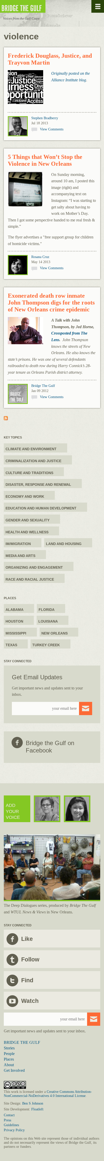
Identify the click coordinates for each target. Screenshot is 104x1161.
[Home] (38, 6)
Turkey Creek (46, 645)
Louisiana (48, 621)
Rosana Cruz (40, 257)
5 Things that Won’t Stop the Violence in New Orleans (45, 160)
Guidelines (11, 1125)
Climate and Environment (31, 449)
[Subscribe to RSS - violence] (6, 419)
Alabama (14, 610)
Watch (30, 1001)
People (9, 1053)
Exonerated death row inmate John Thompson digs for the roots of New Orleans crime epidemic (51, 302)
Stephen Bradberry (44, 118)
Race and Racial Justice (30, 579)
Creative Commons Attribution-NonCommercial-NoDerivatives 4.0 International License (48, 1094)
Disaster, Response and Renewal (38, 485)
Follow (30, 959)
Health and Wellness (27, 532)
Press (7, 1120)
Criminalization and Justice (33, 461)
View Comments (51, 129)
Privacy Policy (14, 1130)
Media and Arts (20, 556)
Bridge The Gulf (43, 386)
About (9, 1065)
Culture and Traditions (29, 473)
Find (27, 980)
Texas (11, 645)
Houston (14, 621)
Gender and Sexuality (27, 520)
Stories (9, 1048)
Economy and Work (25, 496)
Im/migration (18, 544)
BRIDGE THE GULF (22, 1042)
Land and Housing (64, 544)
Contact (9, 1115)
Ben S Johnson (32, 1103)
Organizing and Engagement (34, 567)
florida (47, 610)
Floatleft (37, 1109)
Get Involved (14, 1070)
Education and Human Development (41, 508)
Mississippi (16, 633)
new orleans (54, 633)
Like (27, 939)
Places (9, 1059)
